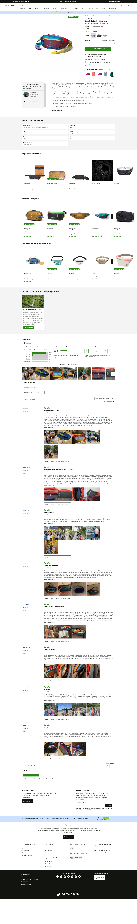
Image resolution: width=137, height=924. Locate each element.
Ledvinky (109, 15)
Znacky (103, 8)
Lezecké (55, 8)
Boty (30, 8)
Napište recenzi (104, 23)
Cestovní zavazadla (100, 15)
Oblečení (22, 8)
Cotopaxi (88, 18)
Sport (83, 8)
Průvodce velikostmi (108, 40)
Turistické (38, 8)
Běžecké (46, 8)
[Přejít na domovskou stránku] (86, 16)
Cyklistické (75, 8)
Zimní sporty (64, 8)
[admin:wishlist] (113, 49)
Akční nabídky (113, 8)
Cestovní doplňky (91, 15)
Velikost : (87, 40)
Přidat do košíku (98, 49)
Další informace (56, 110)
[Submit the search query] (121, 6)
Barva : (91, 31)
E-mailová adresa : (82, 802)
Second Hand (94, 8)
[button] (53, 44)
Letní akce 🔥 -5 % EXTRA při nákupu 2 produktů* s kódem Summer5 (68, 12)
